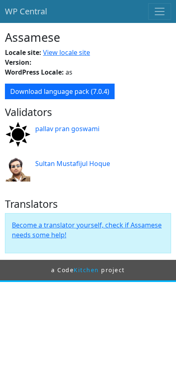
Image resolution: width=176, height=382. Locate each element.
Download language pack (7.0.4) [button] (59, 91)
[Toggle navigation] (159, 11)
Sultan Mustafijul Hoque (72, 163)
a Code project (88, 270)
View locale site (66, 52)
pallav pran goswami (67, 128)
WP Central (26, 11)
